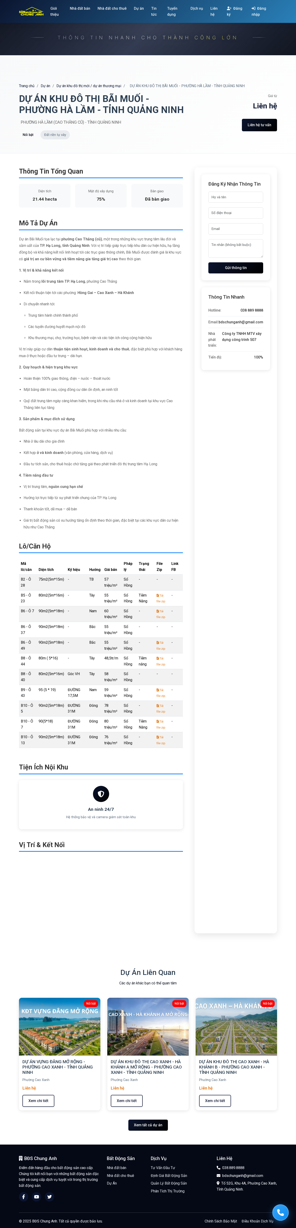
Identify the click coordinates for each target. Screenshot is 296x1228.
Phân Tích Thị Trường (168, 1191)
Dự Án (112, 1183)
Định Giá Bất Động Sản (169, 1175)
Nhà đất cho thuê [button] (112, 8)
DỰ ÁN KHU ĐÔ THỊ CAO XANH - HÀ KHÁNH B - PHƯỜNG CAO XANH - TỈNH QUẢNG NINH (234, 1067)
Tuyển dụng (172, 11)
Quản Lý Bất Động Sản (169, 1183)
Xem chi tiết (38, 1101)
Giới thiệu (54, 11)
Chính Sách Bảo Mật (221, 1221)
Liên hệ (214, 11)
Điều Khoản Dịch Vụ (257, 1221)
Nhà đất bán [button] (80, 8)
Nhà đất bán (116, 1168)
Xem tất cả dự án (148, 1125)
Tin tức (154, 11)
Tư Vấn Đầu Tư (163, 1168)
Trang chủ (26, 86)
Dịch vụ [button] (197, 8)
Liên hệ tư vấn (259, 125)
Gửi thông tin (236, 268)
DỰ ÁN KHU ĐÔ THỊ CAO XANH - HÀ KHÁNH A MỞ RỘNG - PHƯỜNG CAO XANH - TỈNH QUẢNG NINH (146, 1067)
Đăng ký (234, 11)
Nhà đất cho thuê (120, 1175)
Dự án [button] (139, 8)
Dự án (45, 86)
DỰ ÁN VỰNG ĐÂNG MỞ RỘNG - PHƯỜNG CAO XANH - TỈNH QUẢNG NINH (57, 1067)
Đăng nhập (259, 11)
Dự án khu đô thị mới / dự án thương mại (88, 86)
